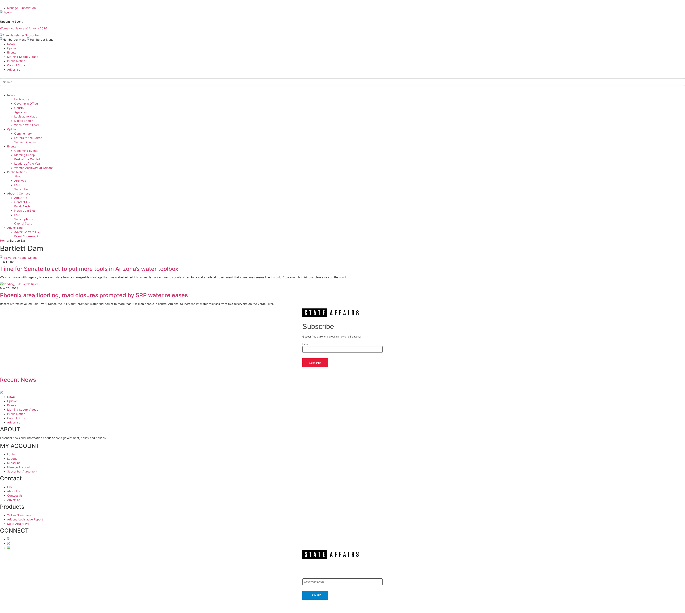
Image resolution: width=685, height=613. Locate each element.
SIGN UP (315, 595)
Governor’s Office (26, 103)
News (11, 44)
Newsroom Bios (24, 210)
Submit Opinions (25, 142)
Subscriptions (23, 219)
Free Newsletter (13, 35)
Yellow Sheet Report (21, 515)
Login (11, 454)
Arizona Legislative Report (25, 519)
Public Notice (16, 61)
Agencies (20, 112)
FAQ (17, 185)
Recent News (18, 379)
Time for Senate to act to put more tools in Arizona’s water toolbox (89, 268)
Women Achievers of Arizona (33, 168)
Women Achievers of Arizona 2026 (23, 28)
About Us (20, 198)
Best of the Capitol (27, 159)
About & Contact (18, 193)
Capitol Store (16, 65)
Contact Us (22, 202)
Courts (19, 108)
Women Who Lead (26, 125)
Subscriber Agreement (22, 471)
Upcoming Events (26, 150)
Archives (20, 180)
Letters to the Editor (28, 138)
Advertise (13, 69)
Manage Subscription (21, 8)
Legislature (21, 99)
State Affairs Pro (18, 523)
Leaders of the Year (27, 163)
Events (11, 52)
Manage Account (18, 467)
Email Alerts (22, 206)
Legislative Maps (25, 116)
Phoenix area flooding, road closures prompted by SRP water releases (94, 295)
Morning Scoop (24, 155)
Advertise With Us (26, 232)
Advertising (15, 227)
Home (4, 240)
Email (305, 344)
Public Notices (17, 172)
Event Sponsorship (27, 236)
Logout (12, 458)
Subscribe (32, 35)
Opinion (12, 48)
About (18, 176)
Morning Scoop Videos (22, 56)
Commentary (23, 133)
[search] (3, 76)
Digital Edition (23, 120)
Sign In (7, 12)
